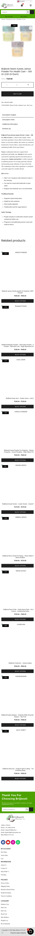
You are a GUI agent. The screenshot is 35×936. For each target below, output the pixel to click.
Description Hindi (8, 120)
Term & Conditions (6, 896)
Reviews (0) (6, 129)
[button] (30, 5)
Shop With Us (5, 871)
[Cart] (21, 5)
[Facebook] (3, 842)
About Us (3, 865)
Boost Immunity (5, 924)
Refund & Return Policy (8, 889)
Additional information (10, 124)
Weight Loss (4, 920)
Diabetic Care (21, 19)
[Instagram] (13, 842)
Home (3, 19)
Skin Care (29, 105)
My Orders (24, 17)
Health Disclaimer (6, 893)
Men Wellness (5, 917)
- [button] (6, 84)
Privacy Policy (5, 883)
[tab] (17, 115)
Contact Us (4, 868)
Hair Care (3, 911)
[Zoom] (30, 28)
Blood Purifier (14, 105)
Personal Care (11, 19)
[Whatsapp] (18, 842)
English (22, 1)
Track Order (4, 855)
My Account (8, 16)
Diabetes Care (5, 904)
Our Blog (3, 875)
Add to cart (17, 94)
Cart (2, 858)
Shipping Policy (5, 886)
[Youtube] (8, 842)
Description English (9, 115)
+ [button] (28, 84)
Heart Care (4, 914)
